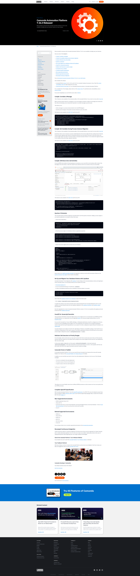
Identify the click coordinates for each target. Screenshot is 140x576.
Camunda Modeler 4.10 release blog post (74, 353)
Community (40, 77)
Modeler (38, 545)
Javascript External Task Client (62, 86)
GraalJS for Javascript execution (62, 65)
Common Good (90, 553)
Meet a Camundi (40, 69)
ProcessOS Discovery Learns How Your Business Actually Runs (70, 522)
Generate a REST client (70, 393)
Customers (90, 547)
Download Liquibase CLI (60, 284)
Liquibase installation (87, 305)
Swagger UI (63, 394)
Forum (72, 542)
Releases (41, 17)
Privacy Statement (69, 574)
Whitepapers (56, 550)
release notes (80, 88)
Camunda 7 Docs (56, 562)
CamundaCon (40, 67)
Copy (101, 144)
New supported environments (62, 72)
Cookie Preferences (61, 574)
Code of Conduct (74, 550)
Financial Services (41, 64)
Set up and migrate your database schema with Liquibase (67, 63)
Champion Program (74, 547)
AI (38, 58)
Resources (57, 1)
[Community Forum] (97, 570)
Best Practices (56, 547)
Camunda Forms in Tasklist (61, 68)
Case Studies (56, 548)
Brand (89, 574)
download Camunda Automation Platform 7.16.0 (67, 78)
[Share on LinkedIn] (100, 41)
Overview (38, 542)
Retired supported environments (62, 73)
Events (72, 544)
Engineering (40, 75)
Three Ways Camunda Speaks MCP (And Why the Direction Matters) (91, 523)
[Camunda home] (38, 2)
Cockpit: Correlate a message (62, 56)
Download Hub (56, 557)
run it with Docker (81, 78)
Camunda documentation (88, 425)
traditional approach (66, 310)
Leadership (90, 550)
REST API (71, 112)
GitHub (79, 92)
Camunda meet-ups (74, 545)
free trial (101, 99)
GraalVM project (58, 319)
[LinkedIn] (94, 570)
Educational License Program (76, 548)
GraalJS (79, 318)
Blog (37, 46)
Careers (89, 544)
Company (67, 1)
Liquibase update (97, 305)
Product (38, 17)
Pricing (73, 1)
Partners (62, 1)
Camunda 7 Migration (41, 61)
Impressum (83, 574)
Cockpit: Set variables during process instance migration (67, 58)
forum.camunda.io (66, 480)
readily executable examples (68, 273)
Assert (65, 83)
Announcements (40, 83)
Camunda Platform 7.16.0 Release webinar (78, 439)
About (89, 542)
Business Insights (41, 84)
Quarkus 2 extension (60, 61)
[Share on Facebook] (99, 41)
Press (89, 551)
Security (38, 548)
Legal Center (39, 550)
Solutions (51, 1)
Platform (45, 1)
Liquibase (74, 281)
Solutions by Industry (40, 556)
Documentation (56, 544)
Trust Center (90, 554)
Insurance (39, 66)
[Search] (90, 2)
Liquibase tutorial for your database (69, 298)
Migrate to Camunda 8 (57, 563)
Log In (97, 1)
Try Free (101, 1)
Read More (40, 532)
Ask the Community (58, 468)
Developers (56, 542)
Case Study (40, 63)
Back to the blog (60, 477)
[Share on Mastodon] (102, 41)
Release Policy (39, 551)
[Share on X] (97, 41)
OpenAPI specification (78, 392)
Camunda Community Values (75, 551)
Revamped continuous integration (62, 75)
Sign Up (40, 115)
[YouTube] (100, 570)
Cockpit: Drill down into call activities (63, 59)
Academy (55, 545)
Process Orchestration (42, 74)
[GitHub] (102, 570)
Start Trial (67, 494)
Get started (41, 96)
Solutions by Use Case (40, 557)
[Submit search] (50, 53)
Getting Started (40, 80)
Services (89, 545)
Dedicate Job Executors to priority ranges (64, 66)
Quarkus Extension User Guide (61, 274)
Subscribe (55, 553)
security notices (58, 90)
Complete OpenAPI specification (62, 70)
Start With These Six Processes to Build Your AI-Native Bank (47, 522)
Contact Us (93, 1)
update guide (57, 326)
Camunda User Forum (74, 446)
